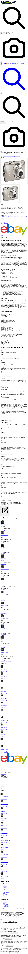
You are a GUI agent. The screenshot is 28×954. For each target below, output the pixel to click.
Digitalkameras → (4, 661)
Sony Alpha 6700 (4, 535)
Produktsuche (6, 896)
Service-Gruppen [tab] (4, 931)
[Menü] (1, 93)
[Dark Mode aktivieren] (1, 64)
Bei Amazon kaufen (15, 154)
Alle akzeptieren (4, 951)
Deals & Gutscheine (20, 63)
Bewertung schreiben (5, 515)
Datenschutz (5, 886)
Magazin (5, 894)
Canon (15, 216)
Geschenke (9, 63)
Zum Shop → (3, 530)
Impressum (5, 885)
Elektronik (5, 156)
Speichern (10, 951)
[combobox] (7, 32)
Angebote (14, 63)
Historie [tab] (14, 931)
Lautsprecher (5, 905)
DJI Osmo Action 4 (5, 569)
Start (1, 156)
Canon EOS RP (4, 639)
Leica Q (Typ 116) (4, 652)
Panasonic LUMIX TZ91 (6, 594)
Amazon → (3, 600)
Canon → (10, 661)
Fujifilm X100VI (4, 581)
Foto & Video (10, 156)
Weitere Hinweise (19, 916)
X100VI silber (3, 558)
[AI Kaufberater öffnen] (1, 919)
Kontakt (4, 887)
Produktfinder (3, 63)
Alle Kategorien (6, 883)
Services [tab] (10, 931)
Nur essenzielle (16, 951)
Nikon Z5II (3, 547)
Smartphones (5, 904)
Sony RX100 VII (4, 605)
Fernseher (5, 902)
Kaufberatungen (6, 893)
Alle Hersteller (6, 892)
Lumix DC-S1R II (4, 524)
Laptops (4, 903)
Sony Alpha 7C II (4, 628)
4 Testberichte (3, 222)
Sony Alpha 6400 (4, 618)
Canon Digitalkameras (6, 216)
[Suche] (14, 91)
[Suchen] (1, 62)
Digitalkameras (16, 156)
